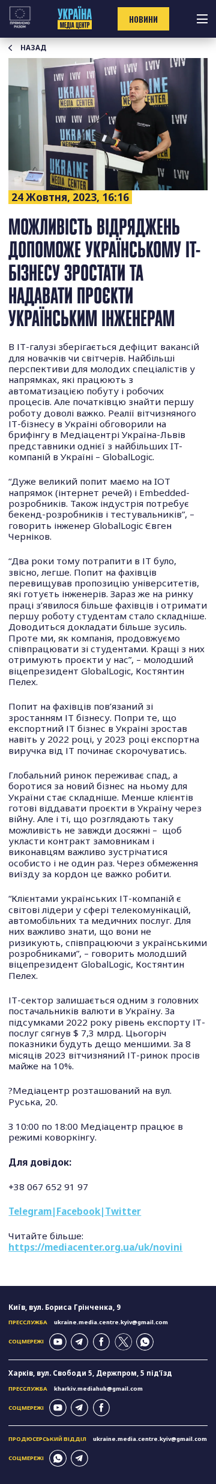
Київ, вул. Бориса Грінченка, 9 (64, 1307)
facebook (101, 1342)
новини (143, 19)
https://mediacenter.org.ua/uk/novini (95, 1247)
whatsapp (145, 1342)
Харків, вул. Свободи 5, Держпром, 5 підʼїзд (90, 1373)
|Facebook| (78, 1211)
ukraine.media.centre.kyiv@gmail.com (111, 1322)
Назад (33, 48)
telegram (79, 1342)
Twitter (123, 1211)
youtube (58, 1342)
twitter (123, 1342)
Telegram (30, 1211)
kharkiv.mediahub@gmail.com (98, 1388)
